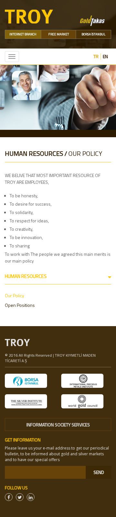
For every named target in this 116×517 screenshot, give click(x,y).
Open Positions (20, 305)
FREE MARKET (58, 34)
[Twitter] (20, 497)
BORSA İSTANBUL (93, 34)
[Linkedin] (30, 497)
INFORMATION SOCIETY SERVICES (58, 424)
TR (96, 56)
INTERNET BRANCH (22, 34)
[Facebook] (9, 497)
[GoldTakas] (92, 20)
